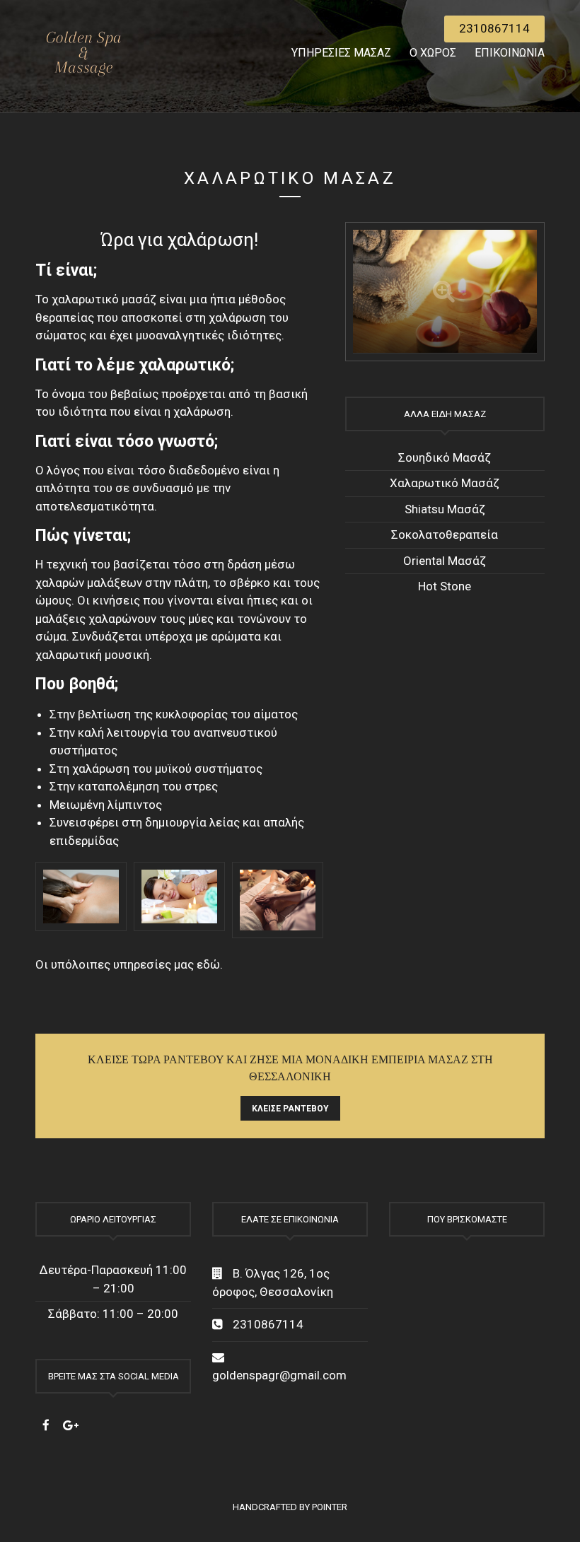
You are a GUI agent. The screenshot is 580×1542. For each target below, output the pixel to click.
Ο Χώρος (433, 52)
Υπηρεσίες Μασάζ (341, 52)
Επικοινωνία (510, 52)
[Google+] (70, 1425)
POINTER (329, 1507)
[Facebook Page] (46, 1425)
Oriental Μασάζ (444, 561)
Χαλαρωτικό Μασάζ (444, 483)
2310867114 (494, 28)
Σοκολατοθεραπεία (444, 534)
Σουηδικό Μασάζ (444, 457)
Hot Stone (444, 586)
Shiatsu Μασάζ (445, 509)
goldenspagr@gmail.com (279, 1375)
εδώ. (210, 964)
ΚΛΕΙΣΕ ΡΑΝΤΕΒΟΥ (290, 1109)
